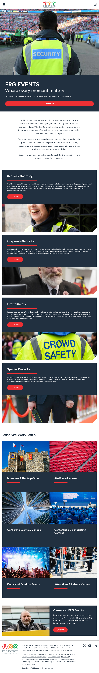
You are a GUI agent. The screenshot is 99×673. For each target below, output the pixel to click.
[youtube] (89, 645)
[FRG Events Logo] (49, 1)
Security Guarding (20, 176)
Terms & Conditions (29, 664)
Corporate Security (20, 241)
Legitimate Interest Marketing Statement (36, 659)
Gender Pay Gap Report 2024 (54, 662)
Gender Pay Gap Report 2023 (32, 662)
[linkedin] (95, 645)
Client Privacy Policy (29, 654)
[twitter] (84, 645)
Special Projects (18, 369)
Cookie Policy (70, 662)
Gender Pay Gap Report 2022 (62, 659)
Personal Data (42, 654)
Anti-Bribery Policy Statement (58, 657)
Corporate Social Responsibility (60, 654)
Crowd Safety (16, 304)
